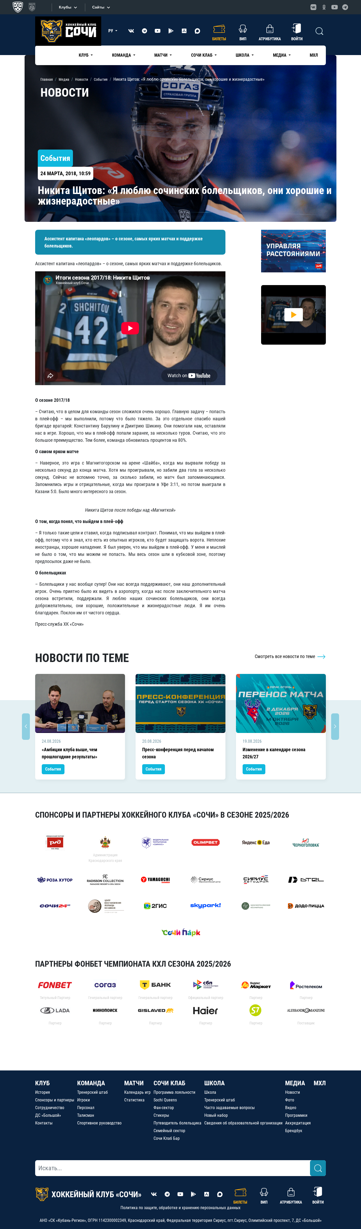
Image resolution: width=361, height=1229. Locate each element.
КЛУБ (42, 1083)
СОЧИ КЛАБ (169, 1083)
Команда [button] (122, 55)
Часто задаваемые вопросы (229, 1107)
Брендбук (293, 1130)
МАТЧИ (134, 1083)
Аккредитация (298, 1123)
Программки (296, 1115)
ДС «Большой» (48, 1115)
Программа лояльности (174, 1092)
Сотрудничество (49, 1107)
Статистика (134, 1099)
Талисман (85, 1115)
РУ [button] (111, 30)
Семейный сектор (169, 1130)
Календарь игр (137, 1092)
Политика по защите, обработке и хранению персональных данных (180, 1207)
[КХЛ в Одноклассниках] (324, 7)
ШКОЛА (214, 1083)
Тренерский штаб (92, 1092)
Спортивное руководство (99, 1123)
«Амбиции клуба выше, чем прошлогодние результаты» (69, 753)
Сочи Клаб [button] (202, 55)
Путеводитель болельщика (177, 1123)
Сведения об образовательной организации (243, 1123)
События (53, 769)
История (42, 1092)
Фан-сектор (164, 1107)
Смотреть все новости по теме (285, 656)
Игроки (83, 1099)
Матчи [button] (161, 55)
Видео (290, 1107)
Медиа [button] (280, 55)
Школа (210, 1092)
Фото (289, 1099)
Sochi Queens (165, 1099)
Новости (292, 1092)
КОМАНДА (91, 1083)
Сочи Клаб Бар (167, 1138)
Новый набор (216, 1115)
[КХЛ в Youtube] (334, 7)
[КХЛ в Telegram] (345, 7)
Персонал (85, 1107)
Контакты (44, 1123)
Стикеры (161, 1115)
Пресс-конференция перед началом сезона (178, 753)
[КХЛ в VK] (313, 7)
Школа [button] (243, 55)
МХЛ (314, 55)
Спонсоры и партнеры (54, 1099)
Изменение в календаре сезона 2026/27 (274, 753)
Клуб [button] (84, 55)
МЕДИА (295, 1083)
